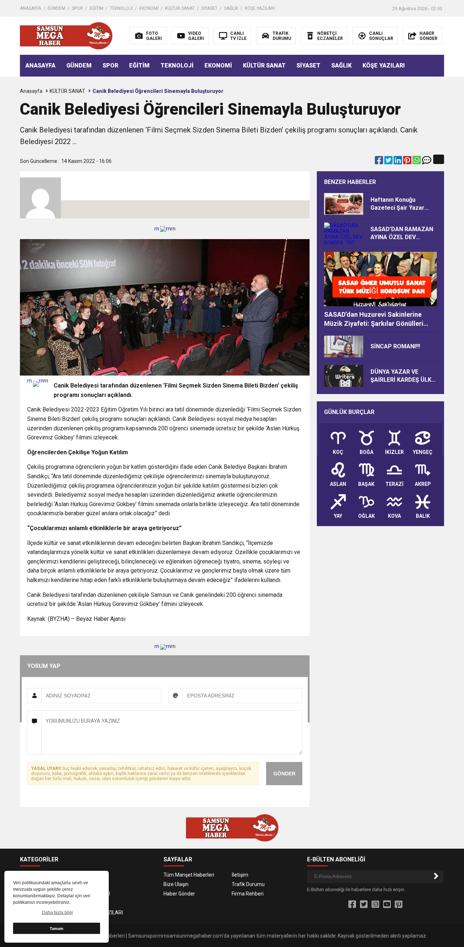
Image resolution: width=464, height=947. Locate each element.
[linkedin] (398, 162)
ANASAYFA (30, 8)
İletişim (240, 875)
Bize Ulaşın (175, 884)
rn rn (162, 228)
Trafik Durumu (248, 884)
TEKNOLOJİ (121, 8)
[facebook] (379, 162)
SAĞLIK (231, 8)
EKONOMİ (148, 8)
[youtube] (387, 904)
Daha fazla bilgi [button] (57, 912)
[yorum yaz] (426, 162)
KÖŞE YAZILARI (260, 8)
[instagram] (375, 904)
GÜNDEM (56, 8)
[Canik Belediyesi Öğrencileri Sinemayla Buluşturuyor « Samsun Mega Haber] (66, 35)
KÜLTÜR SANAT (180, 8)
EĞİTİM (96, 8)
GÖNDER (284, 773)
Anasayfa (31, 91)
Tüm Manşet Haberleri (188, 875)
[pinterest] (408, 162)
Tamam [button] (56, 928)
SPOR (77, 8)
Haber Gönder (179, 894)
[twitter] (389, 162)
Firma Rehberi (248, 894)
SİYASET (209, 8)
